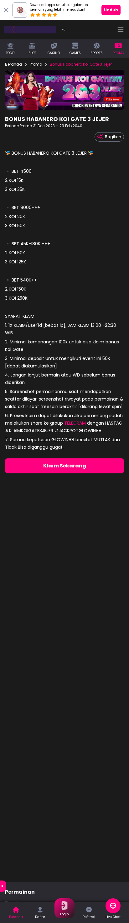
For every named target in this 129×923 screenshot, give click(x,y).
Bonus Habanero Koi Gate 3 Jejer (81, 64)
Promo (36, 64)
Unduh (111, 9)
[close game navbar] (63, 30)
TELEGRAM (75, 423)
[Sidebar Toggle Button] (120, 29)
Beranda (13, 64)
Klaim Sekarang (64, 465)
